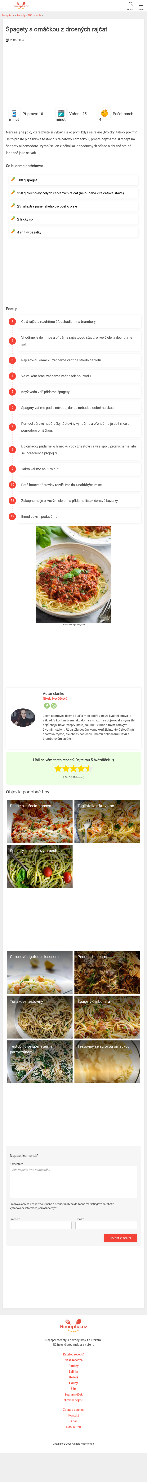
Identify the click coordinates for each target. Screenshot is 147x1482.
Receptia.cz (8, 15)
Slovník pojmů (73, 1400)
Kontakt (73, 1415)
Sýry (74, 1389)
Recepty (20, 15)
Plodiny (74, 1366)
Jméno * (15, 1219)
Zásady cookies (73, 1410)
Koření (73, 1377)
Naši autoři (73, 1427)
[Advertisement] (73, 71)
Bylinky (73, 1371)
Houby (73, 1383)
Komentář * (16, 1163)
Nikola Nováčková (55, 698)
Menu (141, 9)
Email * (79, 1219)
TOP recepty (34, 15)
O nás (74, 1421)
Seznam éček (73, 1394)
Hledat (130, 9)
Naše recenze (73, 1360)
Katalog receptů (73, 1354)
